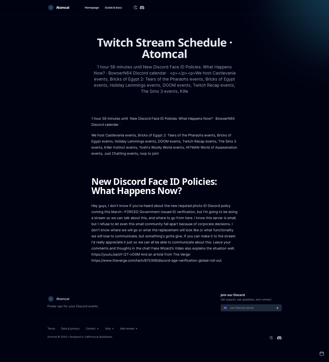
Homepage (92, 7)
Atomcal (52, 336)
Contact (91, 328)
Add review (127, 328)
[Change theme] (135, 7)
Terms (51, 328)
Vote (108, 328)
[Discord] (142, 7)
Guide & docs (113, 7)
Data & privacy (70, 328)
